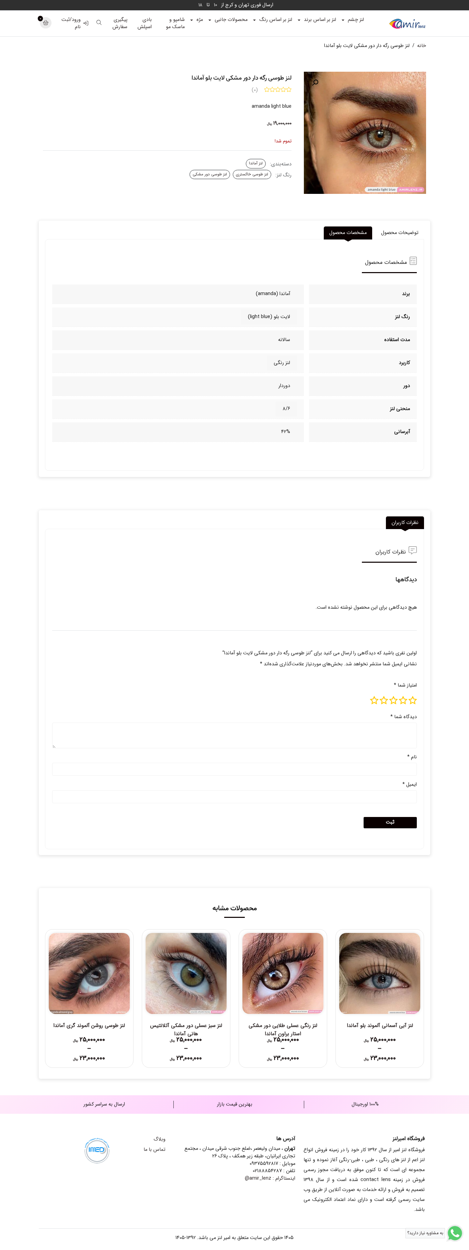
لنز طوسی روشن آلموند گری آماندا (89, 1025)
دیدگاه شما (403, 717)
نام (412, 757)
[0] (45, 23)
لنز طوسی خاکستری (252, 174)
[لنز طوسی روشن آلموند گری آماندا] (89, 973)
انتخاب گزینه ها (380, 1043)
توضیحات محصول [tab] (400, 233)
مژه (199, 20)
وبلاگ (159, 1139)
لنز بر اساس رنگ (275, 20)
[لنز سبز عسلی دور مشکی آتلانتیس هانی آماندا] (186, 973)
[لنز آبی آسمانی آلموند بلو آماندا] (379, 973)
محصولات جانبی (231, 20)
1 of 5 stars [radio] (413, 700)
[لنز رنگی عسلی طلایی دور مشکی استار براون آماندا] (282, 973)
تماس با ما (154, 1150)
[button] (315, 83)
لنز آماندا (256, 163)
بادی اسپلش (144, 23)
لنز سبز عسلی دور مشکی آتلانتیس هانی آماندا (186, 1029)
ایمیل (409, 784)
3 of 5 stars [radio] (393, 700)
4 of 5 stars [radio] (384, 700)
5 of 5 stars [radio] (374, 700)
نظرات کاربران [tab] (405, 523)
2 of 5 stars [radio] (403, 700)
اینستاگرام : (270, 1178)
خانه (421, 46)
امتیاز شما (405, 685)
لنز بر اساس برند (320, 20)
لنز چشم (356, 20)
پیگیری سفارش (119, 23)
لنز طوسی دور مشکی (210, 174)
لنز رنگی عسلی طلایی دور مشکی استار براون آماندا (283, 1029)
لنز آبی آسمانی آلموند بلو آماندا (380, 1025)
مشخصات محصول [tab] (348, 233)
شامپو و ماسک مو (175, 23)
